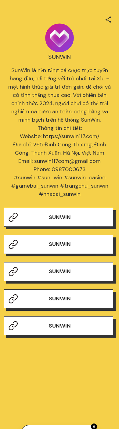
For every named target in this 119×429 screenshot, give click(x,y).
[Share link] (108, 19)
